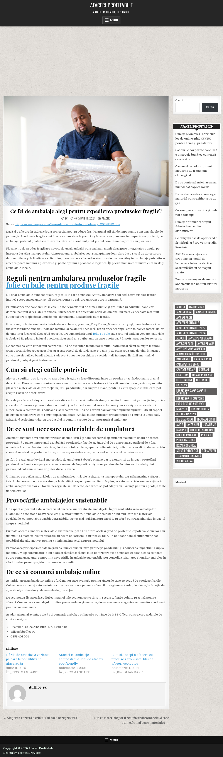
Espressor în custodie (190, 398)
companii (204, 370)
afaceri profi (184, 317)
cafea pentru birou (187, 364)
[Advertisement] (111, 58)
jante (179, 425)
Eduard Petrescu (202, 375)
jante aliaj (193, 425)
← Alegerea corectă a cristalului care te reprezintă (40, 718)
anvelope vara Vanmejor (190, 349)
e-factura (182, 375)
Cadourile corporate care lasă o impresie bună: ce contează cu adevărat (196, 154)
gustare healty (200, 409)
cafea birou (183, 359)
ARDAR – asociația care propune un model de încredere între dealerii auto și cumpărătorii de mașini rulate (195, 263)
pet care (206, 435)
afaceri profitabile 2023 (191, 328)
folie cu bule (101, 333)
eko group (202, 380)
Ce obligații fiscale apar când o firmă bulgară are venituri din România (196, 242)
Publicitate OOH (185, 440)
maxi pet (181, 430)
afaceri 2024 (184, 312)
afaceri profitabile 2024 (191, 333)
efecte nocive (184, 380)
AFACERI (106, 218)
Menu (114, 20)
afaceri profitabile (187, 323)
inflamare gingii (206, 419)
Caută (179, 100)
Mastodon (182, 482)
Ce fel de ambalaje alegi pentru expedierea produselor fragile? (86, 211)
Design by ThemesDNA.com (22, 752)
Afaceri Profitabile (111, 5)
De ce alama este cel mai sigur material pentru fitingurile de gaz (196, 199)
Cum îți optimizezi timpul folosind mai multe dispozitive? (193, 226)
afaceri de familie (206, 312)
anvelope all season (200, 338)
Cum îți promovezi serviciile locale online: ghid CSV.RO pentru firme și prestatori (195, 138)
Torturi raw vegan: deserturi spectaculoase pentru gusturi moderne (196, 284)
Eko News (181, 385)
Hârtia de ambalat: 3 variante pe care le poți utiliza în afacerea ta (27, 659)
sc (66, 218)
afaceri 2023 (196, 307)
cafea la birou (202, 359)
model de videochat (201, 430)
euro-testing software (190, 404)
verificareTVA (184, 461)
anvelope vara (206, 343)
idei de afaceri (184, 419)
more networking (186, 435)
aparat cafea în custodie (191, 354)
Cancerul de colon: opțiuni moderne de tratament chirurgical (193, 171)
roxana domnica (186, 445)
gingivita (181, 409)
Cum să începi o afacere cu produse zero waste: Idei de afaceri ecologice (132, 659)
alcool (180, 338)
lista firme (209, 425)
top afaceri (209, 451)
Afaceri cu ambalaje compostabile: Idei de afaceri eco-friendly (81, 659)
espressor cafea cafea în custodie (191, 391)
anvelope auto (185, 343)
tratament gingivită (188, 456)
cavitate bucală (185, 370)
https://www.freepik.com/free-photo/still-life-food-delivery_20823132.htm (67, 224)
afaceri (180, 307)
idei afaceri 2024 (186, 414)
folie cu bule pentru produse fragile (62, 284)
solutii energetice (187, 451)
